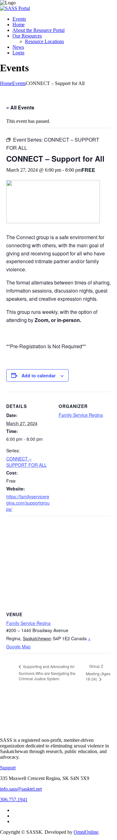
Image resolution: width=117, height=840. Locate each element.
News (18, 47)
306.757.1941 (13, 799)
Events (19, 19)
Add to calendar (39, 375)
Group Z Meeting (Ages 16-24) (98, 672)
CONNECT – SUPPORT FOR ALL (26, 461)
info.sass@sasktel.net (21, 789)
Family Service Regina (81, 415)
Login (18, 52)
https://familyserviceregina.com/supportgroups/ (28, 502)
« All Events (20, 107)
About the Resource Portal (38, 30)
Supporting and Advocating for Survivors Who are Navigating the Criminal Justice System (47, 673)
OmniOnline (86, 832)
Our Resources (27, 35)
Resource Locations (44, 41)
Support (8, 767)
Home (18, 24)
